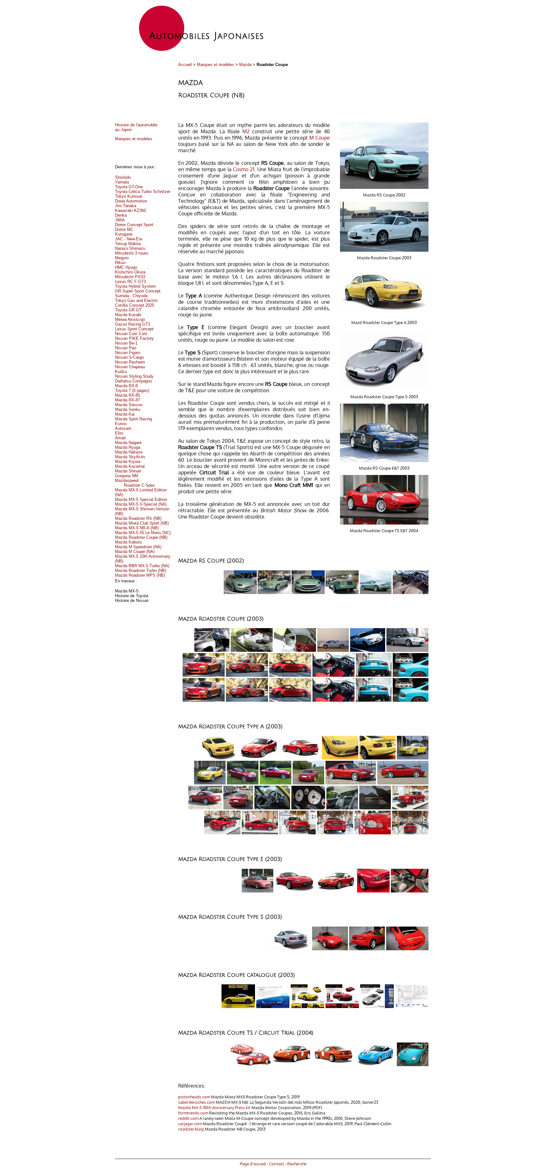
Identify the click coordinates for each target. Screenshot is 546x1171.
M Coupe (319, 138)
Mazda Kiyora (127, 461)
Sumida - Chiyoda (131, 295)
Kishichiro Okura (130, 272)
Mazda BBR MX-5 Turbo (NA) (142, 565)
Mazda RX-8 (126, 385)
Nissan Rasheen (130, 362)
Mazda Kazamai (130, 466)
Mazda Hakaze (129, 452)
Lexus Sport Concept (134, 329)
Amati (120, 437)
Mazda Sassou (129, 404)
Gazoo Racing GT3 (132, 324)
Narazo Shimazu (130, 248)
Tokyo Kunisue (128, 196)
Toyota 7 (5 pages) (132, 390)
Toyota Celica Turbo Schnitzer (142, 191)
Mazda (245, 64)
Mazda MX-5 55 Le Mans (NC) (143, 532)
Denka (121, 215)
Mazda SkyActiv (130, 456)
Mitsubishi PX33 (130, 276)
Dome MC (124, 229)
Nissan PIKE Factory (134, 338)
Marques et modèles (215, 64)
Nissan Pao (125, 347)
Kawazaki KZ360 (130, 210)
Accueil (185, 64)
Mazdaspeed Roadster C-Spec (135, 483)
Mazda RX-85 (127, 395)
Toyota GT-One (129, 186)
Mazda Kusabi (128, 314)
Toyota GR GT (128, 310)
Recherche (296, 1163)
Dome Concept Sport (134, 224)
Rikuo (120, 262)
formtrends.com (193, 1112)
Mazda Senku (127, 409)
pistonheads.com (194, 1096)
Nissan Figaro (127, 352)
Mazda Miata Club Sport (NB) (142, 523)
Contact (276, 1163)
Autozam (123, 428)
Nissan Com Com (131, 333)
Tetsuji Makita (128, 243)
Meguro (122, 257)
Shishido (123, 177)
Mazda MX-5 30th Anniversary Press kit (214, 1107)
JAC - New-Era (128, 239)
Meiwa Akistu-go (130, 319)
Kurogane (123, 234)
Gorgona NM (126, 475)
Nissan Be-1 (126, 343)
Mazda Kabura (128, 542)
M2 (246, 131)
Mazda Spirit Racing (133, 419)
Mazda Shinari (128, 471)
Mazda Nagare (128, 442)
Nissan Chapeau (130, 366)
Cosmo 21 (243, 169)
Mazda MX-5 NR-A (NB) (137, 527)
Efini (119, 433)
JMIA (120, 220)
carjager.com (190, 1123)
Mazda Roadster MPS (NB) (140, 575)
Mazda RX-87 (127, 400)
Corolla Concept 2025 (134, 305)
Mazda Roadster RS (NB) (138, 518)
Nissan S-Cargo (129, 357)
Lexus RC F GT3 (130, 281)
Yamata (122, 182)
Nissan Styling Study (134, 376)
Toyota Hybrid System (135, 286)
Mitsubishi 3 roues (132, 253)
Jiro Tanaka (125, 205)
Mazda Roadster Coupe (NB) (141, 537)
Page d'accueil (253, 1163)
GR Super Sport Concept (138, 291)
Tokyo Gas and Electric (136, 300)
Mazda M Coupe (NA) (135, 551)
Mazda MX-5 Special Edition (141, 499)
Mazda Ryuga (127, 447)
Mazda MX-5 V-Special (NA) (141, 504)
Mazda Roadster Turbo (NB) (140, 570)
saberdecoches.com (196, 1102)
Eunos (121, 423)
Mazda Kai (125, 414)
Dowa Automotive (131, 201)
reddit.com (188, 1118)
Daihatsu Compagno (133, 381)
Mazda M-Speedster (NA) (138, 546)
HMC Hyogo (126, 267)
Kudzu (121, 371)
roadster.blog (191, 1129)
